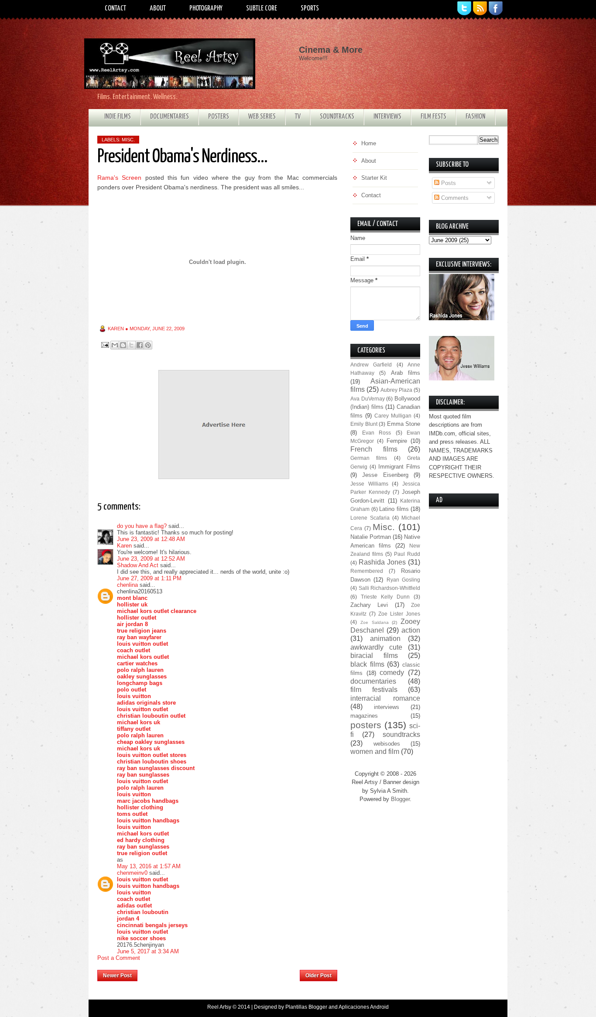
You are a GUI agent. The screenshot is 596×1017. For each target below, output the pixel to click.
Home (219, 973)
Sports (310, 8)
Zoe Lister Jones (399, 613)
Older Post (318, 975)
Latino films (394, 509)
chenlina (127, 585)
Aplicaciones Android (364, 1007)
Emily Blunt (363, 424)
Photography (206, 8)
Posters (218, 116)
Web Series (262, 116)
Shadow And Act (137, 565)
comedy (392, 672)
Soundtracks (337, 116)
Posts (447, 183)
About (158, 8)
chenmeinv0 (132, 873)
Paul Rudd (407, 554)
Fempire (397, 441)
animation (385, 638)
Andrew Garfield (371, 364)
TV (298, 116)
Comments (454, 198)
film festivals (373, 689)
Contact (115, 8)
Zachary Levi (369, 605)
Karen (124, 545)
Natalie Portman (370, 537)
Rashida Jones (382, 562)
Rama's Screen (119, 177)
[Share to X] (131, 345)
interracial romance (385, 698)
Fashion (476, 116)
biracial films (374, 655)
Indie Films (117, 116)
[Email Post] (104, 344)
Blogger (400, 799)
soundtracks (401, 734)
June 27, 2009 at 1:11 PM (149, 578)
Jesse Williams (369, 483)
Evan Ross (376, 432)
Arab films (405, 373)
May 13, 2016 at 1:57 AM (149, 866)
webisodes (386, 743)
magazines (364, 715)
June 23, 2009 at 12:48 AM (151, 539)
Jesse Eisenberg (385, 475)
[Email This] (114, 345)
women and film (374, 751)
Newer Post (117, 975)
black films (367, 664)
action (410, 630)
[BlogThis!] (123, 345)
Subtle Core (261, 8)
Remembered (366, 571)
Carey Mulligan (392, 415)
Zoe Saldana (374, 622)
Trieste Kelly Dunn (385, 596)
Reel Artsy (219, 1007)
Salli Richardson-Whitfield (390, 588)
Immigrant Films (399, 466)
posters (365, 725)
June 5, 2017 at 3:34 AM (148, 951)
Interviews (387, 116)
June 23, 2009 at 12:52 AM (151, 558)
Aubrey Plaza (396, 390)
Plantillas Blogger (306, 1007)
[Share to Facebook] (139, 345)
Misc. (128, 139)
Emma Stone (404, 424)
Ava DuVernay (367, 398)
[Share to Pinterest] (148, 345)
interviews (386, 707)
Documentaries (169, 116)
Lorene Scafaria (370, 517)
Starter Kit (374, 178)
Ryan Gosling (403, 579)
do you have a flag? (142, 526)
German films (368, 458)
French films (373, 449)
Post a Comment (118, 958)
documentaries (373, 681)
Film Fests (433, 116)
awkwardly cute (376, 647)
